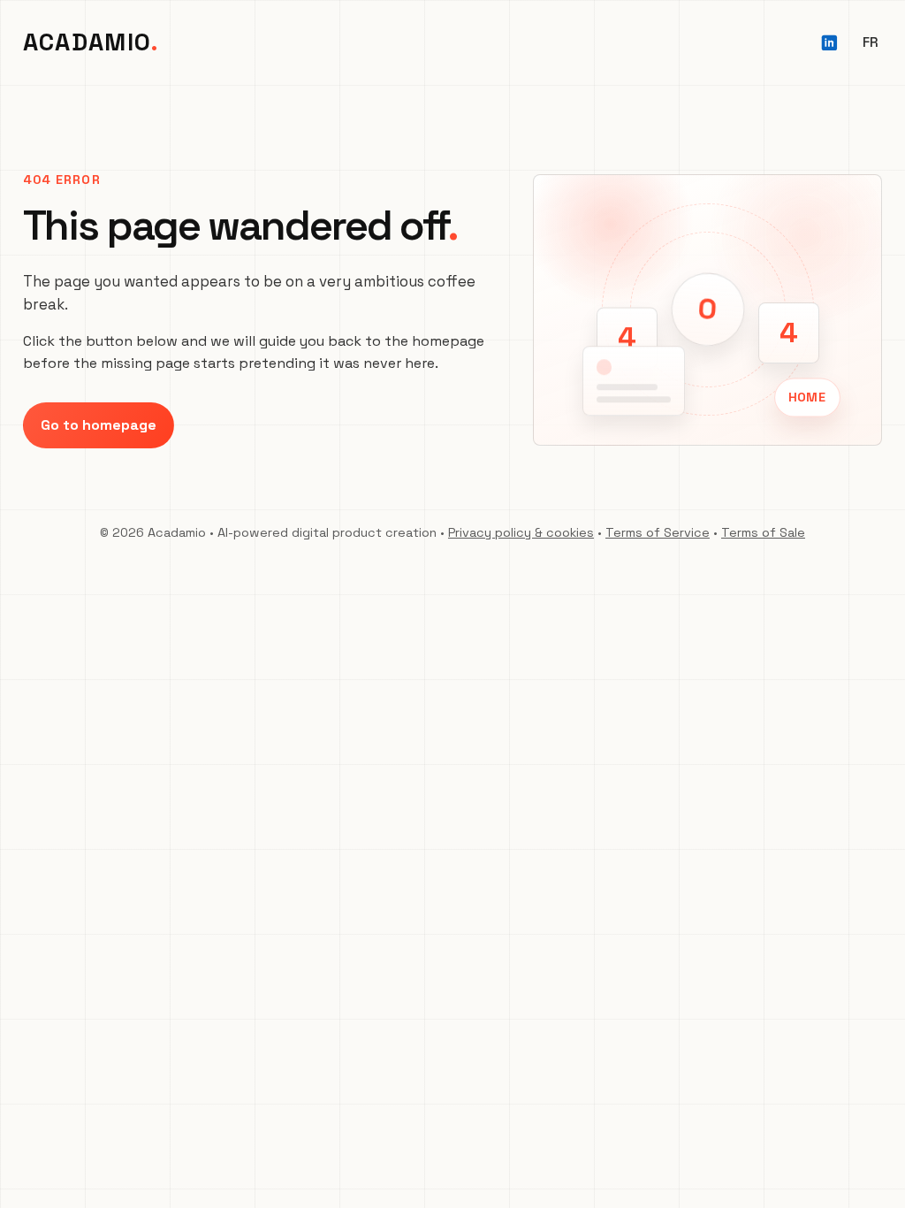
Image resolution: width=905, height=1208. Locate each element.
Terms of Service (657, 532)
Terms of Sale (763, 532)
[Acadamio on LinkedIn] (829, 43)
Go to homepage (98, 425)
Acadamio (87, 42)
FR (870, 42)
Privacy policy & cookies (521, 532)
